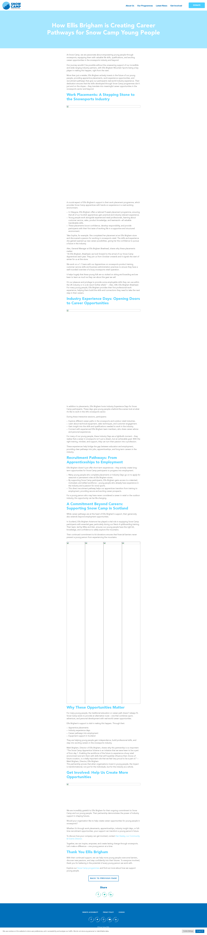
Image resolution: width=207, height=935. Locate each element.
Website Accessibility (90, 912)
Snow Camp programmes (88, 868)
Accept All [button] (200, 931)
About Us (130, 6)
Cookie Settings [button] (188, 931)
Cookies (122, 912)
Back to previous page (103, 878)
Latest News (161, 6)
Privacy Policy (108, 912)
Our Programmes (145, 6)
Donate (196, 5)
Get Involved (176, 6)
